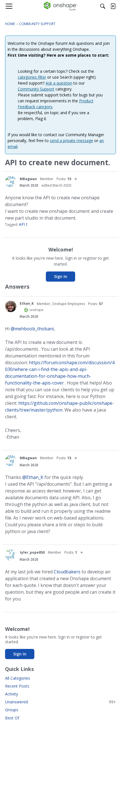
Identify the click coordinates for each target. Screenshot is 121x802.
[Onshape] (60, 6)
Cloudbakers (67, 572)
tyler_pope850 (32, 552)
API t (23, 224)
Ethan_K (27, 303)
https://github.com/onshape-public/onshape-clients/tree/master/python (59, 406)
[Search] (103, 6)
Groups (11, 709)
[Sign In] (113, 6)
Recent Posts (17, 686)
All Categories (17, 678)
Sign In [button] (60, 276)
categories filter (32, 77)
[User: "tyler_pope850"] (10, 555)
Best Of (12, 718)
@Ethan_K (32, 477)
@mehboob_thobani (32, 329)
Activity (11, 694)
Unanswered (60, 701)
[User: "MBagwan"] (10, 181)
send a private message (71, 140)
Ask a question (59, 83)
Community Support (36, 89)
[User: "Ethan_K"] (10, 306)
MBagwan (28, 178)
